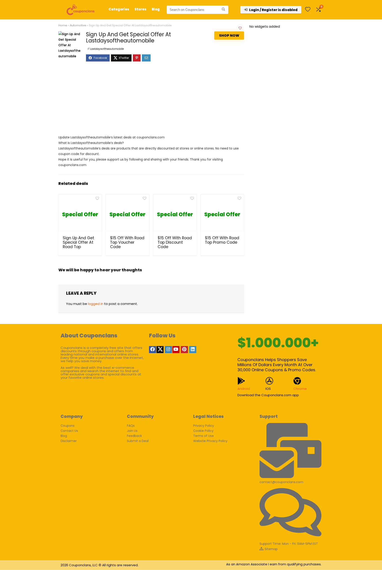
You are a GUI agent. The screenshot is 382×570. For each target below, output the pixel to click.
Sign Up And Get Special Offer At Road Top (78, 242)
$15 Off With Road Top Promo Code (222, 240)
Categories (119, 9)
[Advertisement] (151, 100)
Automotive (78, 25)
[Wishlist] (307, 9)
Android (243, 388)
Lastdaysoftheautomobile (107, 49)
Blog (156, 9)
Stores (140, 9)
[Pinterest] (184, 349)
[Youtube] (176, 349)
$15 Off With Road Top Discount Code (175, 242)
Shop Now (229, 35)
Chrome (300, 388)
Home (62, 25)
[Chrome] (297, 381)
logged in (95, 303)
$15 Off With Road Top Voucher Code (127, 242)
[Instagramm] (168, 349)
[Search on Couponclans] (223, 10)
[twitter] (160, 349)
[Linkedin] (192, 349)
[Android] (241, 381)
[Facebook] (152, 349)
